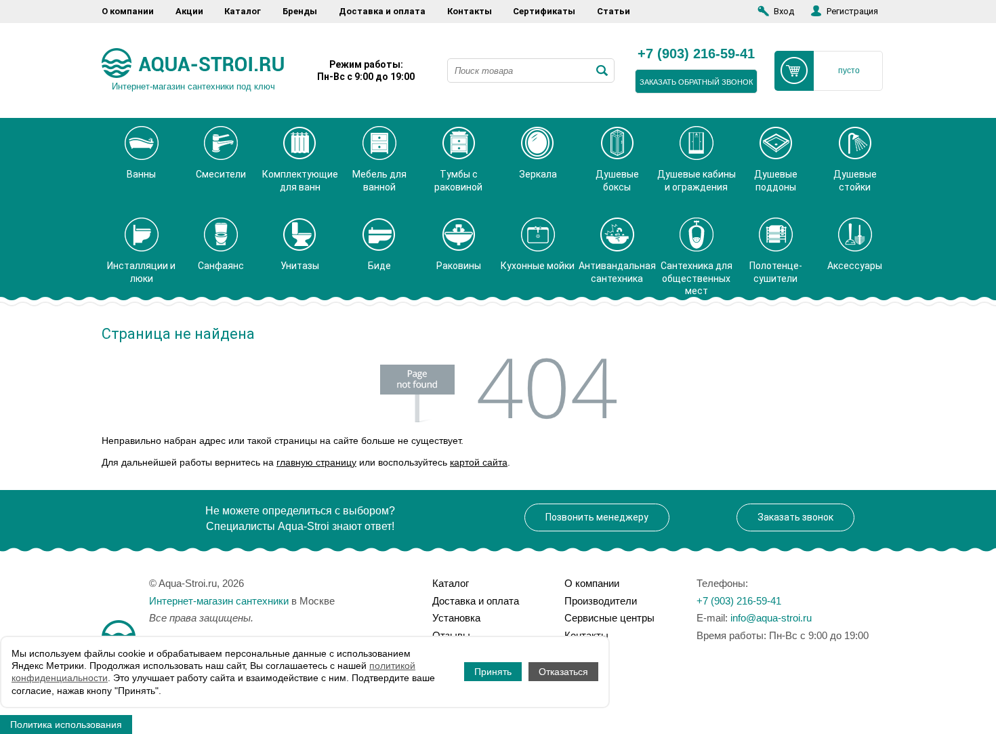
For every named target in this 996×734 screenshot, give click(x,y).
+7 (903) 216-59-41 (696, 54)
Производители (600, 601)
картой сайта (478, 462)
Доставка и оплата (382, 11)
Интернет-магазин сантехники (219, 601)
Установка (456, 618)
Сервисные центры (609, 618)
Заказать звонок (795, 517)
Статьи (613, 11)
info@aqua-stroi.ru (771, 618)
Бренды (300, 11)
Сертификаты (544, 11)
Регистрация (852, 11)
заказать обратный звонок (696, 82)
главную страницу (316, 462)
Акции (189, 11)
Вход (784, 11)
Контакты (469, 11)
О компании (128, 11)
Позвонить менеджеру (596, 517)
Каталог (242, 11)
